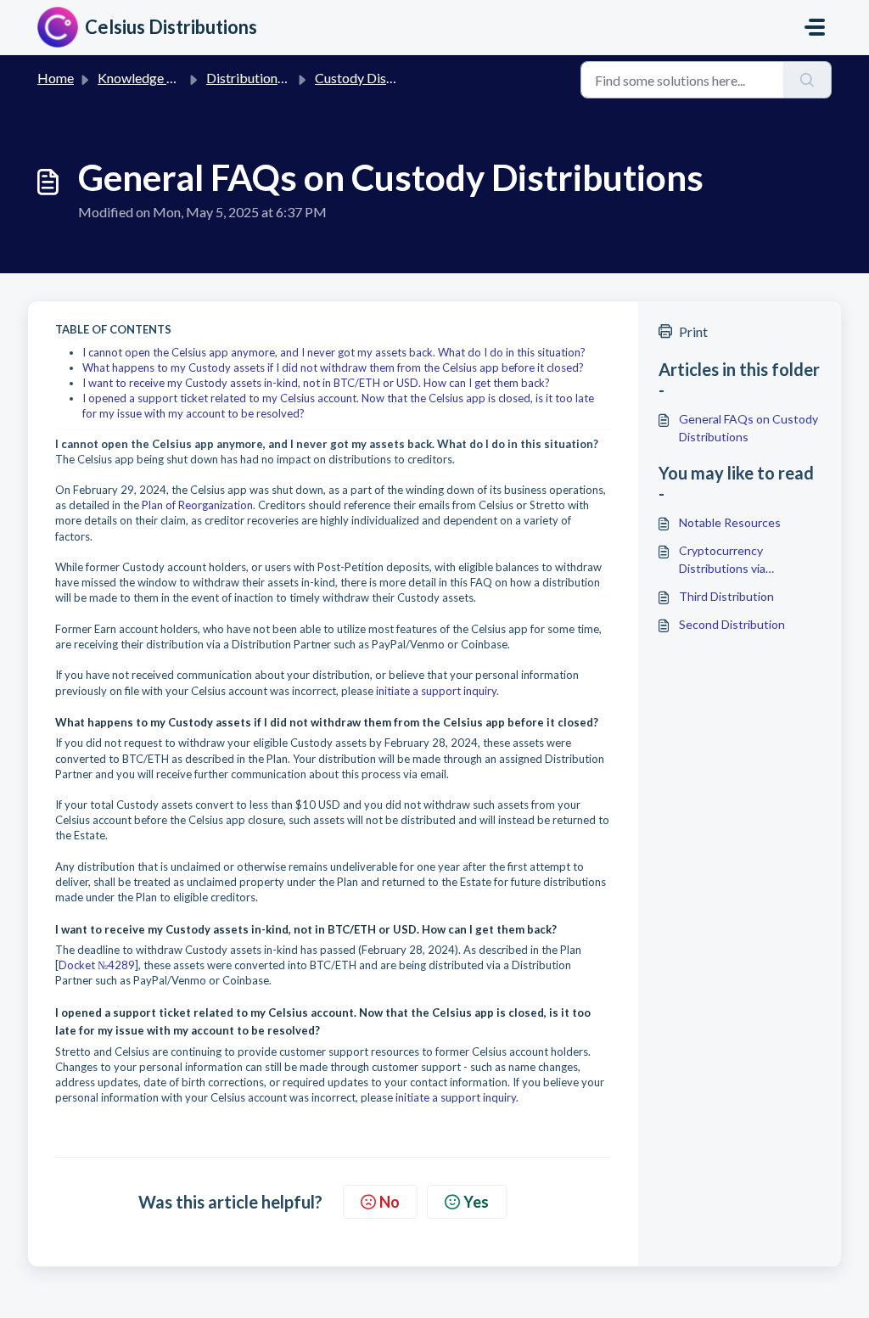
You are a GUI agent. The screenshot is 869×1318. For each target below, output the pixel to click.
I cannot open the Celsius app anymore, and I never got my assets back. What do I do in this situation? (334, 352)
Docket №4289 (97, 965)
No (389, 1201)
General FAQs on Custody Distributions (748, 428)
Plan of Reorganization (197, 505)
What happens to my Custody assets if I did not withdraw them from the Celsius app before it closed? (333, 367)
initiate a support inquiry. (437, 691)
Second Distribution (732, 624)
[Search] (807, 79)
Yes (476, 1201)
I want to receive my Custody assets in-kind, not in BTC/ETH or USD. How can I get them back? (316, 383)
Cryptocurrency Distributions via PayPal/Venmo (722, 560)
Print (693, 331)
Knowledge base (146, 78)
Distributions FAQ (259, 78)
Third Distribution (726, 596)
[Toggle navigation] (815, 27)
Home (55, 78)
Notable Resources (730, 522)
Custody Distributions (379, 78)
